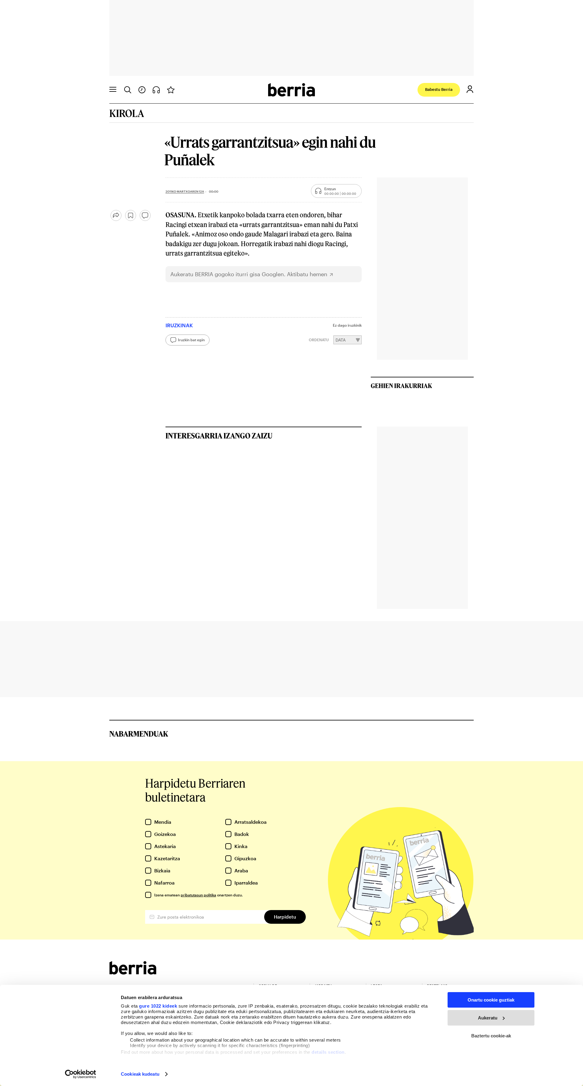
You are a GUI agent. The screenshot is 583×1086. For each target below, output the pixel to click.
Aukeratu (487, 1017)
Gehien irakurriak (401, 385)
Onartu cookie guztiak (491, 999)
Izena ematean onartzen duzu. (198, 895)
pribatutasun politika (198, 895)
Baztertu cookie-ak (491, 1035)
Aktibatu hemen (307, 274)
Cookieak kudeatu (140, 1074)
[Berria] (132, 972)
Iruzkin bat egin (191, 340)
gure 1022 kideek (158, 1006)
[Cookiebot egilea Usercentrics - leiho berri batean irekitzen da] (80, 1074)
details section (328, 1052)
